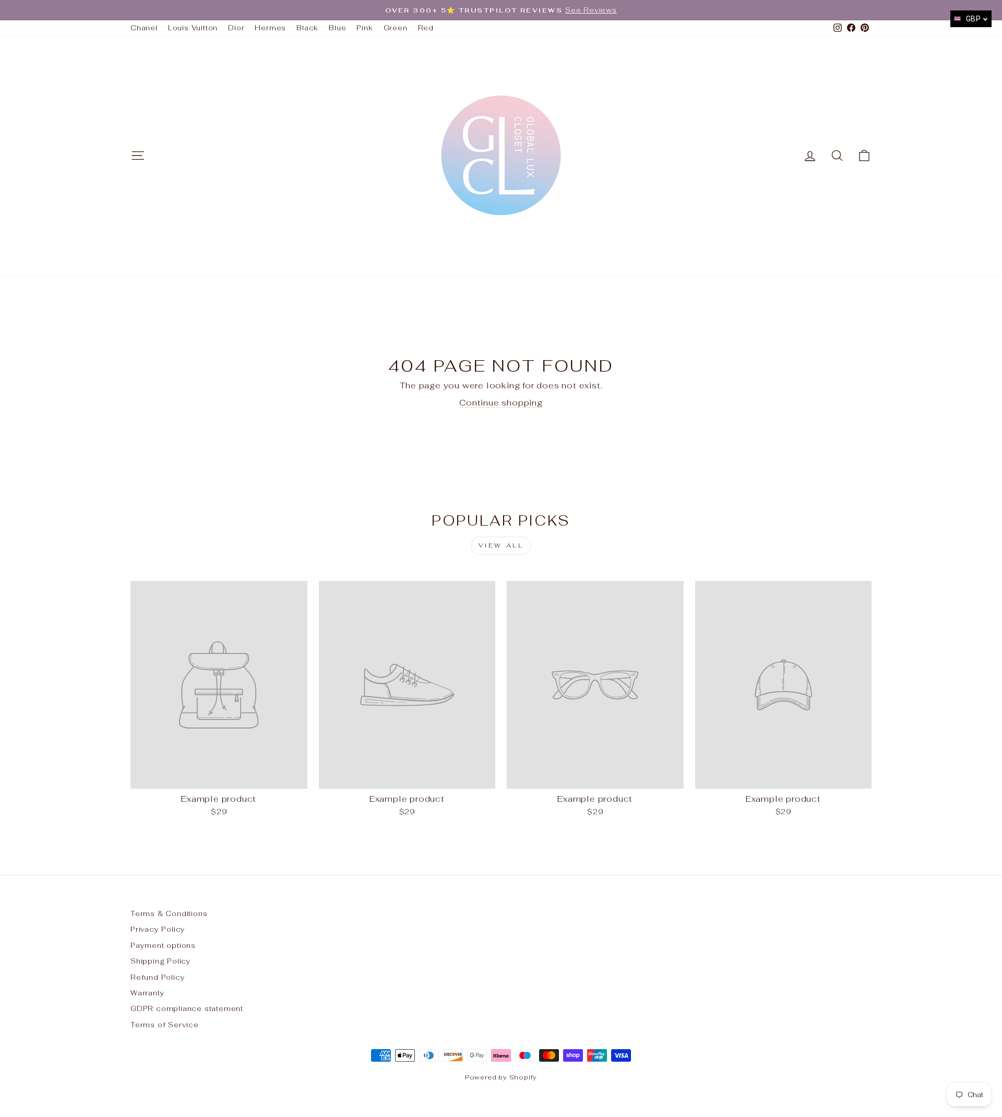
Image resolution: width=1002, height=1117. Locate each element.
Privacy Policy (157, 929)
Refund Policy (157, 977)
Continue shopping (501, 402)
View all (501, 545)
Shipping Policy (160, 961)
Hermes (270, 27)
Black (307, 27)
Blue (337, 27)
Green (396, 27)
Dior (236, 27)
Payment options (163, 945)
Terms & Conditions (168, 913)
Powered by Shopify (501, 1077)
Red (426, 27)
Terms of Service (164, 1024)
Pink (364, 27)
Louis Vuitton (193, 27)
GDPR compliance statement (186, 1008)
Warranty (147, 992)
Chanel (144, 27)
